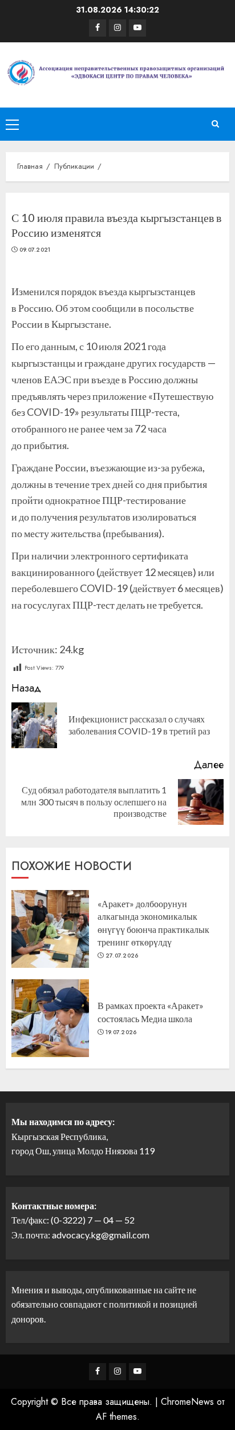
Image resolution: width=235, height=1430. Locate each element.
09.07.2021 (35, 250)
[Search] (215, 124)
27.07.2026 (122, 956)
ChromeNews (187, 1401)
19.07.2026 (121, 1032)
